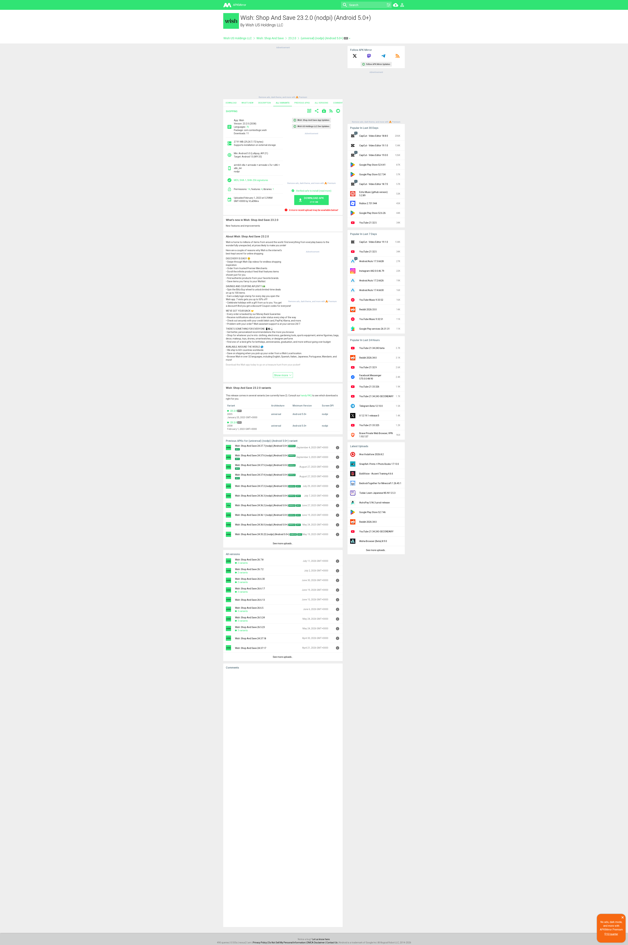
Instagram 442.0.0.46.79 (371, 271)
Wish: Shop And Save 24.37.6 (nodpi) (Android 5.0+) (261, 455)
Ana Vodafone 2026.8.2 (371, 454)
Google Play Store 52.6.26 (372, 213)
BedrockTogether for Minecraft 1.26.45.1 (380, 483)
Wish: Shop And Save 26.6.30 (250, 579)
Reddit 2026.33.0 (368, 309)
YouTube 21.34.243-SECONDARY (376, 396)
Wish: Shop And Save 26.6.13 (250, 600)
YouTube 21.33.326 (369, 386)
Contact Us (332, 942)
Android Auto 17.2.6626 (371, 280)
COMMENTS (338, 103)
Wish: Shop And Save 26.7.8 (249, 559)
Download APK (314, 200)
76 (247, 127)
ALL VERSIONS (321, 103)
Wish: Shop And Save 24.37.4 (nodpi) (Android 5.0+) (261, 474)
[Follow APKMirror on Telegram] (383, 57)
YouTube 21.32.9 (368, 367)
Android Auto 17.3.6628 (371, 261)
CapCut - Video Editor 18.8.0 (373, 136)
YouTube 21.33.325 (369, 425)
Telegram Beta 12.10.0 (371, 406)
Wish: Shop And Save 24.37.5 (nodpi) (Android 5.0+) (261, 465)
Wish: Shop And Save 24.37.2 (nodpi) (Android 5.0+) (261, 486)
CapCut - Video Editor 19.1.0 (373, 145)
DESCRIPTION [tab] (264, 103)
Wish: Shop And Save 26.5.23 (250, 627)
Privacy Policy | (260, 942)
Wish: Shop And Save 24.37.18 (250, 638)
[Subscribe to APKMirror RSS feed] (398, 57)
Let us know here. (321, 939)
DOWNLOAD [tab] (231, 103)
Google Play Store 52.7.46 (372, 512)
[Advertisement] (282, 72)
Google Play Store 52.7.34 (372, 174)
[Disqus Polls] (283, 713)
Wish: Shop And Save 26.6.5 (249, 608)
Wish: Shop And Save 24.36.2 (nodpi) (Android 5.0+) (261, 505)
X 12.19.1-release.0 (369, 415)
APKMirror (239, 5)
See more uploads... (283, 543)
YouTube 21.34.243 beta (371, 348)
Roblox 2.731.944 (368, 203)
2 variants (243, 563)
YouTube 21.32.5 (368, 222)
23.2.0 (292, 38)
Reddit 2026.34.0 (368, 357)
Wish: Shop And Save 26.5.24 (250, 617)
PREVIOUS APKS (302, 103)
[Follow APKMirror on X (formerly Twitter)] (355, 57)
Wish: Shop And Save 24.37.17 (250, 648)
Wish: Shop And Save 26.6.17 (250, 588)
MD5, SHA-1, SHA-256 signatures (251, 180)
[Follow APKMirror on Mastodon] (369, 57)
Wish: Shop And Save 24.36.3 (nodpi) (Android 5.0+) (261, 495)
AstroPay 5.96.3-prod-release (374, 502)
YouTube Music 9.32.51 (371, 319)
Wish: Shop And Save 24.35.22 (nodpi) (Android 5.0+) (262, 534)
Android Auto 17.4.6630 (371, 290)
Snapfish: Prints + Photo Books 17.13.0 (379, 464)
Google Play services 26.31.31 (374, 328)
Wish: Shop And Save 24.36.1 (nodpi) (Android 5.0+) (261, 515)
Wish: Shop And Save (270, 38)
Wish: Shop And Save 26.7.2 (249, 569)
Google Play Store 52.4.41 (372, 164)
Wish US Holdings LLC (264, 25)
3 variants (243, 592)
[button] (309, 111)
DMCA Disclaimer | (316, 942)
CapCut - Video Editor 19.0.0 (373, 155)
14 (249, 189)
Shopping (231, 111)
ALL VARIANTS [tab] (282, 103)
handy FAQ (306, 395)
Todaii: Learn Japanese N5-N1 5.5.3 (377, 493)
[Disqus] (283, 798)
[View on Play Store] (324, 111)
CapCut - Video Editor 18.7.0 (373, 184)
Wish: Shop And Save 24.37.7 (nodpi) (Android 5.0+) (261, 446)
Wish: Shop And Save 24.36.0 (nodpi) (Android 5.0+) (261, 524)
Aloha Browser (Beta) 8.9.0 (373, 541)
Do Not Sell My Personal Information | (287, 942)
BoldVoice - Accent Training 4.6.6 (376, 473)
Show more (281, 375)
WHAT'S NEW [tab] (247, 103)
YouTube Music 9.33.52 (371, 300)
